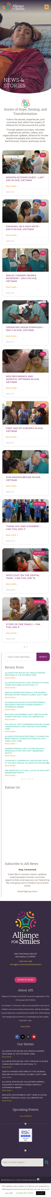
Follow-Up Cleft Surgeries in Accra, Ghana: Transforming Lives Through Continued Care (27, 726)
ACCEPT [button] (40, 1193)
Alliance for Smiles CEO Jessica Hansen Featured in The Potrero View (25, 674)
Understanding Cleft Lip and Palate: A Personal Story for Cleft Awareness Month (25, 750)
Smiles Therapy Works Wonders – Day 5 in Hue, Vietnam (21, 278)
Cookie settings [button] (24, 1193)
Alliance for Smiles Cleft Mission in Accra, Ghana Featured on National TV (27, 684)
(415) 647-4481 (25, 961)
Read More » (10, 678)
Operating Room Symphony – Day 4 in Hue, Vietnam (25, 329)
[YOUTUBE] (34, 1037)
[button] (47, 7)
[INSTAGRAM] (28, 1037)
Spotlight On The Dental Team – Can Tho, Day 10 (23, 577)
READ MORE (25, 1027)
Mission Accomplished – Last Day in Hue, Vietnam (25, 179)
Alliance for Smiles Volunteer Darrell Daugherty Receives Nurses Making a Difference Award (25, 704)
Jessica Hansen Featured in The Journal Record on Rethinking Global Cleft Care (26, 693)
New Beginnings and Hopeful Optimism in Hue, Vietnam (22, 379)
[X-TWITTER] (23, 1037)
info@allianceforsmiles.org (25, 964)
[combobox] (20, 657)
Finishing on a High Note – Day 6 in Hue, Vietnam (23, 228)
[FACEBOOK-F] (17, 1037)
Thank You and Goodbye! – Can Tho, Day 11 (23, 528)
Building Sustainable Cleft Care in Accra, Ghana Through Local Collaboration (26, 715)
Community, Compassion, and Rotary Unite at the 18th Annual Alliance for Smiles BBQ (27, 762)
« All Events (25, 1116)
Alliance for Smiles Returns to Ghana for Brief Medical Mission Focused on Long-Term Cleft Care (27, 738)
